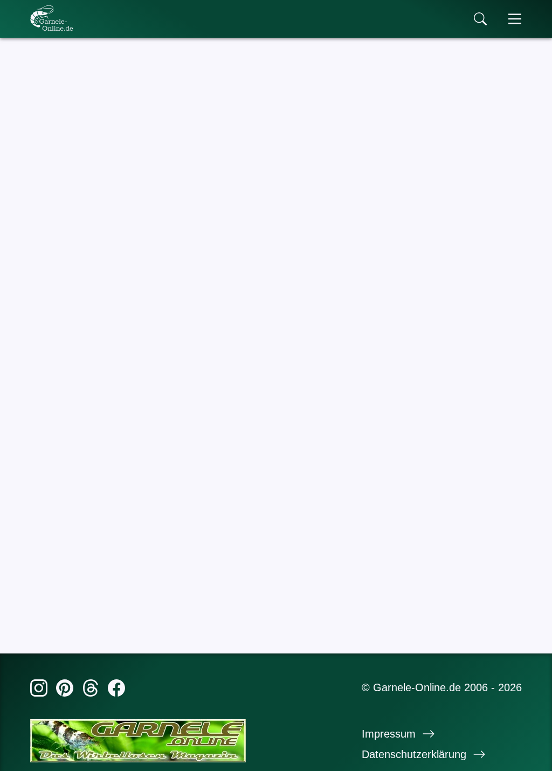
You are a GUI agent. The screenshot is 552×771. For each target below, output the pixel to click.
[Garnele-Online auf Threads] (90, 690)
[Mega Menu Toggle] (515, 19)
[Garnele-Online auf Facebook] (116, 690)
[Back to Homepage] (51, 18)
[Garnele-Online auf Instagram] (38, 690)
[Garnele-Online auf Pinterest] (64, 690)
